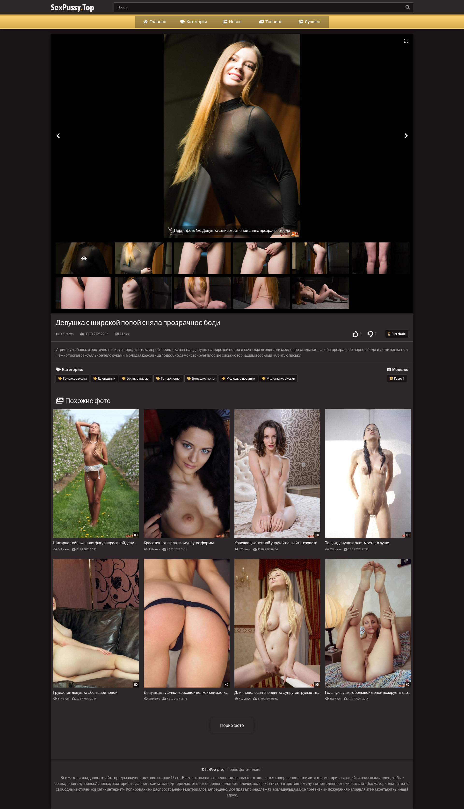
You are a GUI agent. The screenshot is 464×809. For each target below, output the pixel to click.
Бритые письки (138, 378)
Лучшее (312, 21)
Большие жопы (203, 378)
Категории (196, 21)
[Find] (407, 7)
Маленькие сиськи (281, 378)
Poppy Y (399, 378)
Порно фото (232, 725)
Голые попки (171, 378)
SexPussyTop (72, 7)
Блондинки (106, 378)
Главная (157, 21)
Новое (235, 21)
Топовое (273, 21)
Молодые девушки (240, 378)
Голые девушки (75, 378)
